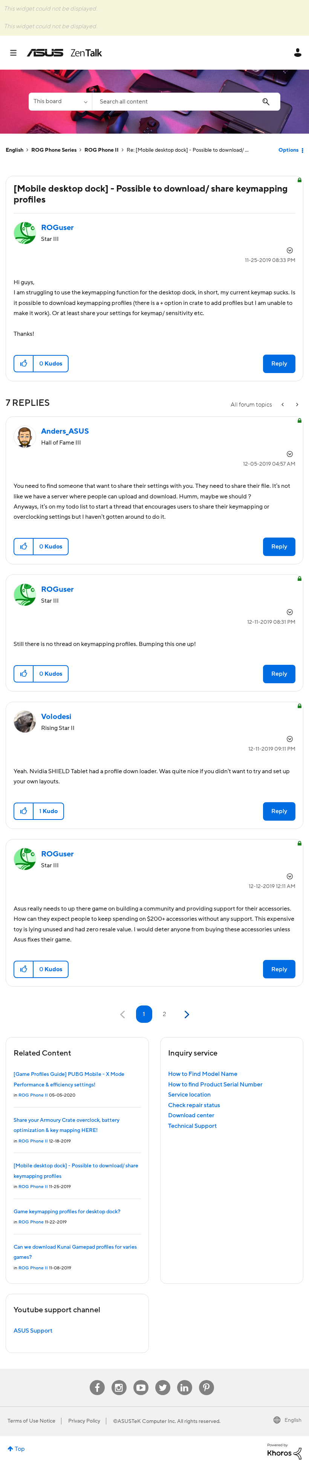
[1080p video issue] (283, 405)
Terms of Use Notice (31, 1421)
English (14, 150)
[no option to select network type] (296, 405)
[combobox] (186, 102)
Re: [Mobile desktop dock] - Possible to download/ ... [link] (188, 150)
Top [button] (20, 1449)
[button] (24, 364)
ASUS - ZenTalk (64, 52)
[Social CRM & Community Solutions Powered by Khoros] (284, 1451)
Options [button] (288, 150)
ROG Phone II (101, 150)
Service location (189, 1094)
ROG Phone (31, 1222)
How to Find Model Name (202, 1074)
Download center (191, 1115)
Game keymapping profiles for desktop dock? (67, 1211)
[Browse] (17, 52)
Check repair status (194, 1105)
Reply (279, 363)
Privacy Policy (84, 1421)
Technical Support (192, 1126)
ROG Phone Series (53, 150)
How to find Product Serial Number (215, 1084)
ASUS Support (33, 1330)
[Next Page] (186, 1014)
